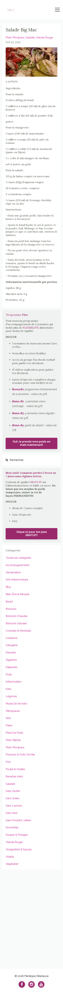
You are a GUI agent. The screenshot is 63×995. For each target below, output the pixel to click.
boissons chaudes (17, 616)
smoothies (12, 827)
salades (30, 37)
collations (12, 638)
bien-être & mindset (17, 594)
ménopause (13, 710)
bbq (8, 586)
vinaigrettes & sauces (19, 849)
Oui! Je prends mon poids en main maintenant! (31, 443)
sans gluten (13, 791)
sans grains (13, 798)
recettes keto (14, 776)
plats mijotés (13, 740)
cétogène (11, 645)
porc (8, 761)
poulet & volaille (15, 769)
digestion (11, 659)
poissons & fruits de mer (20, 754)
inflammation (13, 681)
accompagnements (18, 565)
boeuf (9, 601)
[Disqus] (31, 917)
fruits (9, 674)
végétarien (12, 863)
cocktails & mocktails (18, 630)
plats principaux (15, 37)
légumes (11, 696)
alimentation (13, 572)
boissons (11, 608)
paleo (9, 725)
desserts (11, 652)
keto (8, 689)
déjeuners (11, 667)
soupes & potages (17, 834)
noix (8, 718)
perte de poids (14, 732)
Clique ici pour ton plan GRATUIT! (31, 533)
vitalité (10, 856)
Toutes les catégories (18, 557)
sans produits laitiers (18, 820)
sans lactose (14, 805)
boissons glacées (16, 623)
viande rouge (44, 37)
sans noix (11, 813)
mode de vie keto (16, 703)
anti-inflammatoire (17, 579)
